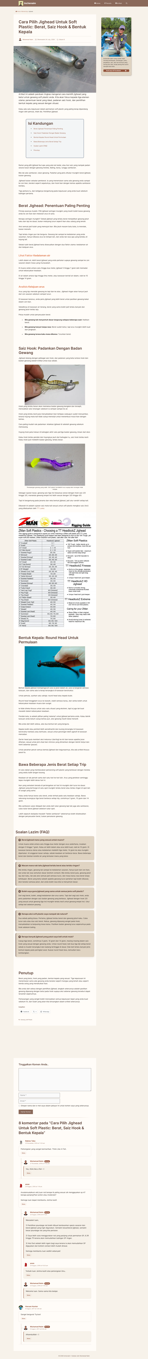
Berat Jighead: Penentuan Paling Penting (48, 129)
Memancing (24, 11)
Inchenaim (30, 3)
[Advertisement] (55, 1042)
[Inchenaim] (21, 3)
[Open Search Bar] (126, 3)
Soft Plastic (29, 1019)
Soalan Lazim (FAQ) (40, 146)
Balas (23, 1153)
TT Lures (40, 508)
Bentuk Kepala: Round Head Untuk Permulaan (50, 137)
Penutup (37, 150)
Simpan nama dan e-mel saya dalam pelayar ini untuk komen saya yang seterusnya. (55, 1106)
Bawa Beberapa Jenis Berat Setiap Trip (47, 142)
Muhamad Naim (28, 39)
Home (18, 11)
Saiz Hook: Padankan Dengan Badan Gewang (50, 133)
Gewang (23, 1019)
